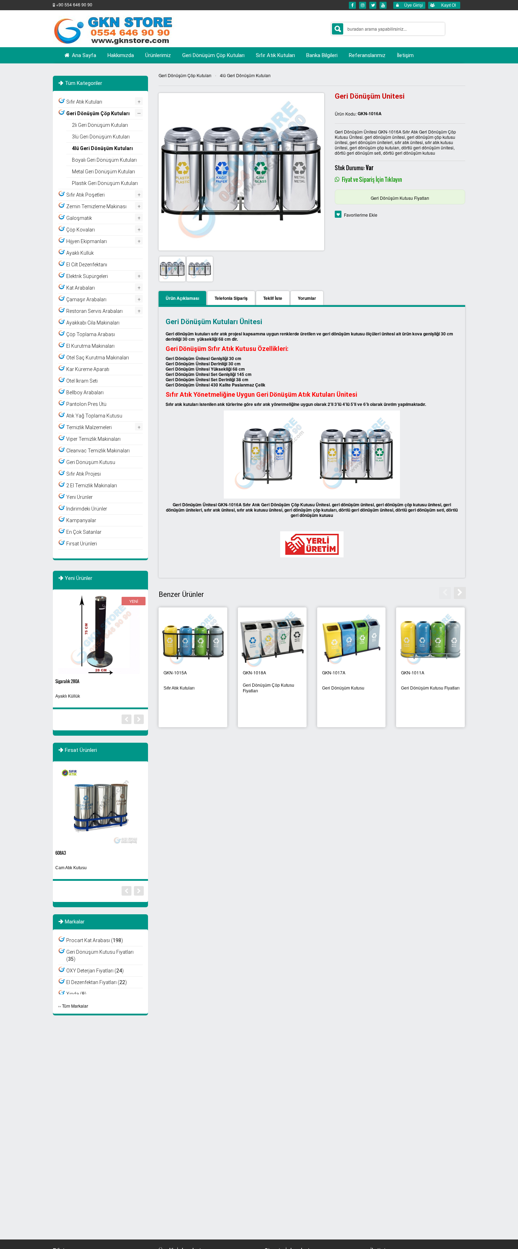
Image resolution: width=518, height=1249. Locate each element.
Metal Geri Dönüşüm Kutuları (103, 171)
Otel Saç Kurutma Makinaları (97, 357)
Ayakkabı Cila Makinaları (92, 323)
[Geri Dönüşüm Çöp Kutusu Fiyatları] (272, 639)
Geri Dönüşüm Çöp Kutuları (185, 75)
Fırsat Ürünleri (81, 543)
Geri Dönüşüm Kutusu (343, 688)
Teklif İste (272, 298)
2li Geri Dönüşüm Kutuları (100, 125)
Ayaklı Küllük (80, 253)
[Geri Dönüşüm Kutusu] (351, 639)
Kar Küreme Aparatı (87, 369)
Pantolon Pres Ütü (86, 404)
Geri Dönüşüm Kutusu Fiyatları (400, 198)
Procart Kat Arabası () (94, 940)
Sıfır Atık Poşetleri (85, 195)
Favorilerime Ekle (360, 215)
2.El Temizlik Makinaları (91, 485)
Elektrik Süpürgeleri (87, 276)
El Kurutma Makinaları (90, 346)
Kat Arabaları (80, 288)
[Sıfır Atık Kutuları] (193, 639)
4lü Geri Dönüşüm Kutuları (245, 75)
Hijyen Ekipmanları (86, 241)
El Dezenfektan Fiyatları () (96, 982)
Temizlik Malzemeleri (89, 427)
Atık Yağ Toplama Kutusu (94, 416)
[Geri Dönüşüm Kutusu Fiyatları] (430, 639)
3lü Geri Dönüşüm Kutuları (101, 137)
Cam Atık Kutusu (71, 867)
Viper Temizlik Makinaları (93, 439)
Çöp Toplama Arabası (90, 334)
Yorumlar (307, 298)
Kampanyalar (81, 520)
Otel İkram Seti (82, 381)
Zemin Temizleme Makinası (96, 206)
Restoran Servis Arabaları (94, 311)
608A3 (60, 852)
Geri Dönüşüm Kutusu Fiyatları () (100, 955)
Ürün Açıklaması (182, 298)
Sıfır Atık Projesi (83, 474)
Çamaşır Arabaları (86, 299)
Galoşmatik (79, 218)
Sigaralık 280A (67, 681)
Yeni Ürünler (79, 497)
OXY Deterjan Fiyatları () (95, 970)
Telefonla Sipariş (231, 298)
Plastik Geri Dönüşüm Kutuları (105, 183)
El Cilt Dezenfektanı (86, 264)
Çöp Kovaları (80, 230)
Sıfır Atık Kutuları (179, 688)
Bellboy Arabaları (85, 392)
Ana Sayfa (83, 55)
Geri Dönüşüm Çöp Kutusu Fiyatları (268, 688)
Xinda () (76, 994)
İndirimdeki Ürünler (86, 509)
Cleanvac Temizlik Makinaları (98, 450)
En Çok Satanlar (83, 532)
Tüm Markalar (75, 1006)
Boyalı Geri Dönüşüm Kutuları (104, 160)
